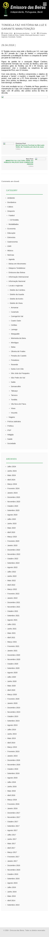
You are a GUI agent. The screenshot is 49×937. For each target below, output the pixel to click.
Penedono (15, 360)
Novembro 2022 (13, 554)
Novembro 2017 (13, 817)
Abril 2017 (11, 848)
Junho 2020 (11, 681)
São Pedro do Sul (18, 378)
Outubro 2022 (12, 559)
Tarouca (14, 395)
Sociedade (11, 37)
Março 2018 (12, 800)
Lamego (14, 329)
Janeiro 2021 (12, 651)
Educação (11, 233)
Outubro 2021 (12, 611)
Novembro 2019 (13, 712)
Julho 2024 (11, 466)
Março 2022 (12, 589)
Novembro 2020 (13, 659)
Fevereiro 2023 (13, 541)
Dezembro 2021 (13, 602)
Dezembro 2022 (13, 550)
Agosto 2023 (12, 515)
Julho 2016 (11, 887)
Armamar (14, 307)
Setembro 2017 (13, 826)
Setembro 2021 (13, 616)
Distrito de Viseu (13, 35)
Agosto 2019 (12, 725)
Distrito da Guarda (17, 294)
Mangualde (15, 334)
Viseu (13, 408)
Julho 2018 (11, 782)
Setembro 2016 (13, 879)
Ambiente (11, 198)
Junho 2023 (11, 523)
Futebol (22, 35)
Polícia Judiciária (14, 421)
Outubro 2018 (12, 769)
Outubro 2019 (12, 716)
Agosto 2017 (12, 830)
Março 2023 (12, 537)
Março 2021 (12, 642)
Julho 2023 (11, 519)
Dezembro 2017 (13, 813)
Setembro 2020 (13, 668)
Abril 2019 (11, 743)
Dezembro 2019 (13, 708)
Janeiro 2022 (12, 598)
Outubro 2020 (12, 664)
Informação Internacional (18, 277)
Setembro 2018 (13, 773)
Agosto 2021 (12, 620)
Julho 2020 (11, 677)
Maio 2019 (11, 738)
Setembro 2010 (13, 905)
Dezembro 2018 (13, 760)
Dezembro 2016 (13, 865)
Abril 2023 (11, 532)
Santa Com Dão (17, 369)
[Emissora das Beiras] (24, 16)
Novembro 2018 (13, 765)
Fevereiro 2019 (13, 751)
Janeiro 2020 (12, 703)
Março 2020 (12, 694)
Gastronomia (12, 242)
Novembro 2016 (13, 870)
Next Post (18, 161)
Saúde (9, 439)
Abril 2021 (11, 637)
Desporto (4, 35)
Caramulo (15, 312)
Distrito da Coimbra (17, 290)
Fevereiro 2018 (13, 804)
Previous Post (30, 145)
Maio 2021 (11, 633)
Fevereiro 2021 (13, 646)
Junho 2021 (11, 629)
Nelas (13, 347)
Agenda (12, 259)
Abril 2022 (11, 585)
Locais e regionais (16, 286)
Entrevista (11, 237)
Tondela (18, 37)
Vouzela (14, 413)
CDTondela (43, 33)
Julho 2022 (11, 572)
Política (10, 426)
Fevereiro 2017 (13, 857)
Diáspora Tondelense (17, 268)
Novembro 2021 (13, 607)
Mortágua (14, 343)
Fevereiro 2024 (13, 488)
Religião (10, 435)
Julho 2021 (11, 624)
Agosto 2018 (12, 778)
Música (10, 251)
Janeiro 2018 (12, 808)
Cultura (18, 149)
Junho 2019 (11, 734)
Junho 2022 (11, 576)
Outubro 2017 (12, 822)
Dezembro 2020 (13, 655)
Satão (13, 382)
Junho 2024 (11, 471)
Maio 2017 (11, 843)
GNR (9, 246)
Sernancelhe (16, 386)
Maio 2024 (11, 475)
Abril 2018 (11, 795)
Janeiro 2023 (12, 545)
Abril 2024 (11, 480)
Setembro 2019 (13, 721)
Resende (14, 364)
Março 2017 (12, 852)
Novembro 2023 (13, 502)
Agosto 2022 (12, 567)
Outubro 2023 (12, 506)
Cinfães (14, 325)
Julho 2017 (11, 835)
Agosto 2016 (12, 883)
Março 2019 (12, 747)
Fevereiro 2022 (13, 594)
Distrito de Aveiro (16, 299)
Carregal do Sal (17, 316)
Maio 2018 (11, 791)
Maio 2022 (11, 580)
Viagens (12, 417)
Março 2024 (12, 484)
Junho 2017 (11, 839)
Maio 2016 (11, 896)
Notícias (10, 255)
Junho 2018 (11, 786)
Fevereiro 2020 (13, 699)
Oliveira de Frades (18, 351)
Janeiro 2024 (12, 493)
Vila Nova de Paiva (18, 404)
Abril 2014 (11, 900)
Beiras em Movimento (17, 264)
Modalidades (14, 224)
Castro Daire (16, 321)
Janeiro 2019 (12, 756)
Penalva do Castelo (18, 356)
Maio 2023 (11, 528)
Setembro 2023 (13, 510)
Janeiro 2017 (12, 861)
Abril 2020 (11, 690)
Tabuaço (14, 391)
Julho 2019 (11, 729)
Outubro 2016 (12, 874)
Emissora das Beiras (17, 272)
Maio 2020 (11, 686)
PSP (9, 430)
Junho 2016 (11, 892)
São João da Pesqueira (20, 373)
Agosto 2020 (12, 673)
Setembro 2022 (13, 563)
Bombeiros (11, 202)
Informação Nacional (32, 35)
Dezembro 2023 (13, 497)
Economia (11, 229)
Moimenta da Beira (18, 338)
